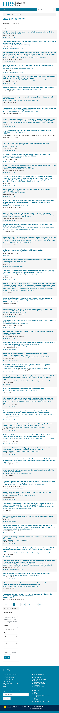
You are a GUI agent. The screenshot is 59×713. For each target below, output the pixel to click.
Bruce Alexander (39, 122)
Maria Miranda (34, 228)
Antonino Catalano (33, 287)
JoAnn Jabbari (6, 518)
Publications (7, 14)
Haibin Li (5, 240)
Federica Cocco (7, 252)
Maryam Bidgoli (7, 575)
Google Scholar (12, 37)
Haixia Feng (17, 157)
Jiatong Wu (50, 401)
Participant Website (38, 674)
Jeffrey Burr (13, 473)
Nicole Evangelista (8, 80)
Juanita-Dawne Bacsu (27, 438)
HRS (5, 686)
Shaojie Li (26, 540)
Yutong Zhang (7, 507)
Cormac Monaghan (8, 111)
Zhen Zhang (26, 507)
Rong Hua (5, 45)
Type (5, 633)
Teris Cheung (6, 181)
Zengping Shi (21, 274)
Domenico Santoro (29, 290)
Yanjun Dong (6, 193)
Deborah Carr (31, 495)
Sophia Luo (6, 357)
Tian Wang (45, 564)
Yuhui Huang (25, 564)
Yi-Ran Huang (16, 180)
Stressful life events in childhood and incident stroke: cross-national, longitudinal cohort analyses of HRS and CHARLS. (27, 155)
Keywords (7, 647)
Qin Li (4, 346)
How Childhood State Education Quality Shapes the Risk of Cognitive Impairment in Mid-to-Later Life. (26, 365)
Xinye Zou (45, 240)
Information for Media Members (41, 695)
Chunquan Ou (44, 274)
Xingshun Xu (15, 508)
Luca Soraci (15, 287)
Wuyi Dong (6, 473)
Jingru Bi (10, 401)
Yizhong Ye (6, 274)
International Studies (38, 686)
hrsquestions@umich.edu (11, 683)
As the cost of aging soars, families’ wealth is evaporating (22, 250)
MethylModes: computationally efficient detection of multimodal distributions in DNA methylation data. (25, 354)
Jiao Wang (39, 240)
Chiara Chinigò (11, 288)
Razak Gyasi (29, 68)
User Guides (36, 685)
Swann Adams (7, 440)
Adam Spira (21, 414)
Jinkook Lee (43, 57)
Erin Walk (42, 228)
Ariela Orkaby (24, 323)
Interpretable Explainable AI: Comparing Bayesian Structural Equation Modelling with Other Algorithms (27, 131)
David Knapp (40, 484)
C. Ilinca (5, 133)
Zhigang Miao (50, 507)
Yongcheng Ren (12, 427)
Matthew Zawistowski (47, 357)
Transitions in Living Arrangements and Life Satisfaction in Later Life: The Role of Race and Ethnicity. (28, 471)
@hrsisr (6, 685)
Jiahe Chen (30, 427)
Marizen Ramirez (49, 122)
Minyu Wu (32, 564)
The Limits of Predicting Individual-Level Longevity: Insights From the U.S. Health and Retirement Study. (28, 225)
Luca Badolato (7, 228)
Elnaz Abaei (6, 146)
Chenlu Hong (15, 381)
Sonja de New (28, 89)
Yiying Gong (17, 564)
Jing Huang (6, 414)
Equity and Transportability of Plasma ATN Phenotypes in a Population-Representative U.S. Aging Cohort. (27, 260)
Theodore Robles (26, 216)
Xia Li (4, 242)
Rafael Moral (18, 111)
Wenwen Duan (42, 401)
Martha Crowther (35, 575)
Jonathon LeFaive (15, 357)
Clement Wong (37, 89)
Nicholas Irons (25, 228)
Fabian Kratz (6, 462)
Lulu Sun (13, 507)
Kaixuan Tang (13, 540)
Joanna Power (34, 111)
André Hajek (22, 68)
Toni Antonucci (13, 169)
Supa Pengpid (7, 68)
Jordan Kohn (17, 80)
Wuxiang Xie (18, 240)
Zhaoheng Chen (26, 451)
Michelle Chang (7, 216)
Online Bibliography (38, 682)
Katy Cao (5, 335)
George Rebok (38, 414)
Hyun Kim (31, 122)
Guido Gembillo (7, 287)
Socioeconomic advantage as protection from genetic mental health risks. (28, 87)
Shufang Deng (7, 451)
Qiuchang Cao (7, 312)
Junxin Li (17, 416)
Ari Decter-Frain (16, 228)
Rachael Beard (22, 518)
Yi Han (4, 157)
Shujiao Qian (20, 566)
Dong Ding (37, 427)
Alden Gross (15, 57)
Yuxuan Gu (39, 564)
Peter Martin (13, 146)
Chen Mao (52, 274)
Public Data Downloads (39, 676)
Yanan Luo (52, 381)
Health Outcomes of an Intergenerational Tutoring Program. (24, 389)
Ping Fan (44, 180)
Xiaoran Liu (37, 566)
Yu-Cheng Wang (7, 180)
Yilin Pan (5, 401)
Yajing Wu (5, 540)
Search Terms (8, 612)
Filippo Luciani (24, 287)
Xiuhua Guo (19, 242)
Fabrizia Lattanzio (39, 288)
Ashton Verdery (16, 33)
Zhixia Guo (34, 401)
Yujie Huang (23, 381)
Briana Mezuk (31, 169)
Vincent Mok (19, 45)
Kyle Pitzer (14, 518)
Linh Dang (5, 169)
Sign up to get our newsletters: (13, 691)
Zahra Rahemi (7, 438)
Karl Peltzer (14, 68)
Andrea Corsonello (18, 290)
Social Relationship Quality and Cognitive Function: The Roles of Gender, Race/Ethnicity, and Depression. (28, 493)
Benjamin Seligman (8, 323)
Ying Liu (11, 597)
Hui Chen (10, 564)
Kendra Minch (34, 390)
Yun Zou (15, 301)
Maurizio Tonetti (29, 566)
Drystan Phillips (22, 484)
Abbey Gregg (16, 575)
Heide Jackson (24, 368)
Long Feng (21, 401)
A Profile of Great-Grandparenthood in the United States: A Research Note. (28, 32)
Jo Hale (5, 205)
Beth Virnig (24, 122)
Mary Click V (25, 390)
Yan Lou (10, 301)
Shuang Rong (12, 566)
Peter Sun (5, 390)
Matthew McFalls (7, 122)
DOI (3, 37)
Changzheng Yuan (46, 566)
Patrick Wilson (16, 216)
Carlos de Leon (22, 169)
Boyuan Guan (31, 381)
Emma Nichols (7, 57)
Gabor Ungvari (21, 181)
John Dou (23, 357)
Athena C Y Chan (7, 529)
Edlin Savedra (49, 288)
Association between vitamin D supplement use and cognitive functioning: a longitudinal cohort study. (29, 42)
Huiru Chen (34, 507)
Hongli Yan (37, 274)
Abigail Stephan (17, 529)
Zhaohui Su (51, 180)
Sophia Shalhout (16, 438)
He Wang (5, 427)
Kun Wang (14, 193)
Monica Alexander (8, 229)
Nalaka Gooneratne (8, 416)
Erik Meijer (6, 597)
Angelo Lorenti (11, 205)
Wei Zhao (18, 451)
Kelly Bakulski (30, 357)
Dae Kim (16, 323)
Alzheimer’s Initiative (25, 508)
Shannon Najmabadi (18, 252)
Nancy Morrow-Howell (15, 390)
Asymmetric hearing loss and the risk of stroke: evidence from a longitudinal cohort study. (29, 537)
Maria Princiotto (29, 288)
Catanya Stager (24, 575)
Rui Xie (13, 451)
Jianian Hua (32, 240)
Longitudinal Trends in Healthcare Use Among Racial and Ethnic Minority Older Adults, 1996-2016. (28, 190)
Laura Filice (43, 287)
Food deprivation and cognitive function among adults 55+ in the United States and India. (28, 98)
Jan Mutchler (23, 495)
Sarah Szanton (29, 414)
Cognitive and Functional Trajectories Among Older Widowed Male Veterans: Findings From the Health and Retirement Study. (29, 77)
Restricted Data (37, 677)
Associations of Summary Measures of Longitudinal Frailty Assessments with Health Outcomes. (29, 321)
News (34, 692)
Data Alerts (36, 696)
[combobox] (11, 629)
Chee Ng (28, 181)
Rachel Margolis (7, 33)
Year (5, 640)
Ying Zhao (20, 507)
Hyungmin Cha (7, 368)
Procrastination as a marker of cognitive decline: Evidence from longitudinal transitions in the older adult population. (29, 109)
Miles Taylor (23, 100)
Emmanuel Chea (7, 263)
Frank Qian (11, 240)
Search (7, 657)
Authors (6, 626)
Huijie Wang (10, 157)
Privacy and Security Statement (41, 701)
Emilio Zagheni (29, 229)
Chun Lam (12, 45)
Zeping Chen (35, 451)
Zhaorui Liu (45, 381)
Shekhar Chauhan (8, 100)
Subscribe (7, 698)
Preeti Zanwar (50, 438)
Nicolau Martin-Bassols (9, 89)
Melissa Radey (22, 312)
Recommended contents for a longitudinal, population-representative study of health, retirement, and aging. (29, 482)
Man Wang (26, 240)
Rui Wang (27, 401)
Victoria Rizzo (21, 193)
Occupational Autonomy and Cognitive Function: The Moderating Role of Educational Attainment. (28, 332)
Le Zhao (5, 301)
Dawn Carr (17, 100)
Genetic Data (36, 680)
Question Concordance (39, 683)
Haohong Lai (10, 346)
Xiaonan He (6, 403)
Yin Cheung (26, 45)
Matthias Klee (14, 462)
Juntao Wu (17, 346)
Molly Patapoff (26, 80)
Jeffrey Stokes (21, 473)
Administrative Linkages (39, 679)
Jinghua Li (13, 181)
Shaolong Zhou (22, 427)
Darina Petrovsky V (39, 438)
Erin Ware (37, 357)
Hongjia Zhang (27, 242)
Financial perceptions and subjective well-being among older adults (26, 573)
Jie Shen (5, 564)
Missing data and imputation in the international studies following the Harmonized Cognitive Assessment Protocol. (27, 595)
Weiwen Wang (7, 508)
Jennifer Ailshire (33, 368)
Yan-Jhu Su (28, 473)
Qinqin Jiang (29, 274)
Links (34, 698)
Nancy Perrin (13, 414)
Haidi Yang (24, 346)
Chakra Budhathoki (48, 414)
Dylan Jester (43, 80)
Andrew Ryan (16, 122)
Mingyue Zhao (42, 507)
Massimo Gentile (7, 290)
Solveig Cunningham (22, 205)
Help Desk (36, 690)
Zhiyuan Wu (52, 240)
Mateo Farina (15, 368)
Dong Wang (6, 276)
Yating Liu (38, 381)
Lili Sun (16, 401)
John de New (20, 89)
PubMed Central (12, 48)
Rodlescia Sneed (27, 529)
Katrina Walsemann (44, 368)
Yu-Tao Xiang (35, 181)
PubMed (6, 37)
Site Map (35, 693)
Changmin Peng (7, 495)
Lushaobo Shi (13, 274)
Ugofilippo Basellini (19, 229)
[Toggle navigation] (4, 9)
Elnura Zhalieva (49, 228)
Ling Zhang (32, 180)
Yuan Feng (39, 180)
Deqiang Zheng (10, 242)
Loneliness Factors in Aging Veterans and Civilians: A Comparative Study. (28, 516)
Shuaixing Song (45, 427)
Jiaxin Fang (20, 540)
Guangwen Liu (7, 381)
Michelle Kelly (26, 111)
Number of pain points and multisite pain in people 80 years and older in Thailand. (28, 66)
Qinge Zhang (24, 180)
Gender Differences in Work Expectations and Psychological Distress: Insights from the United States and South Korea (29, 166)
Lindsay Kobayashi (24, 57)
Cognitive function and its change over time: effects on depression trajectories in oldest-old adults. (26, 144)
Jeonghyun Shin (34, 80)
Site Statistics (36, 700)
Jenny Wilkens (14, 484)
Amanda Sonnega (33, 100)
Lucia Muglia (20, 288)
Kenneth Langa (34, 57)
